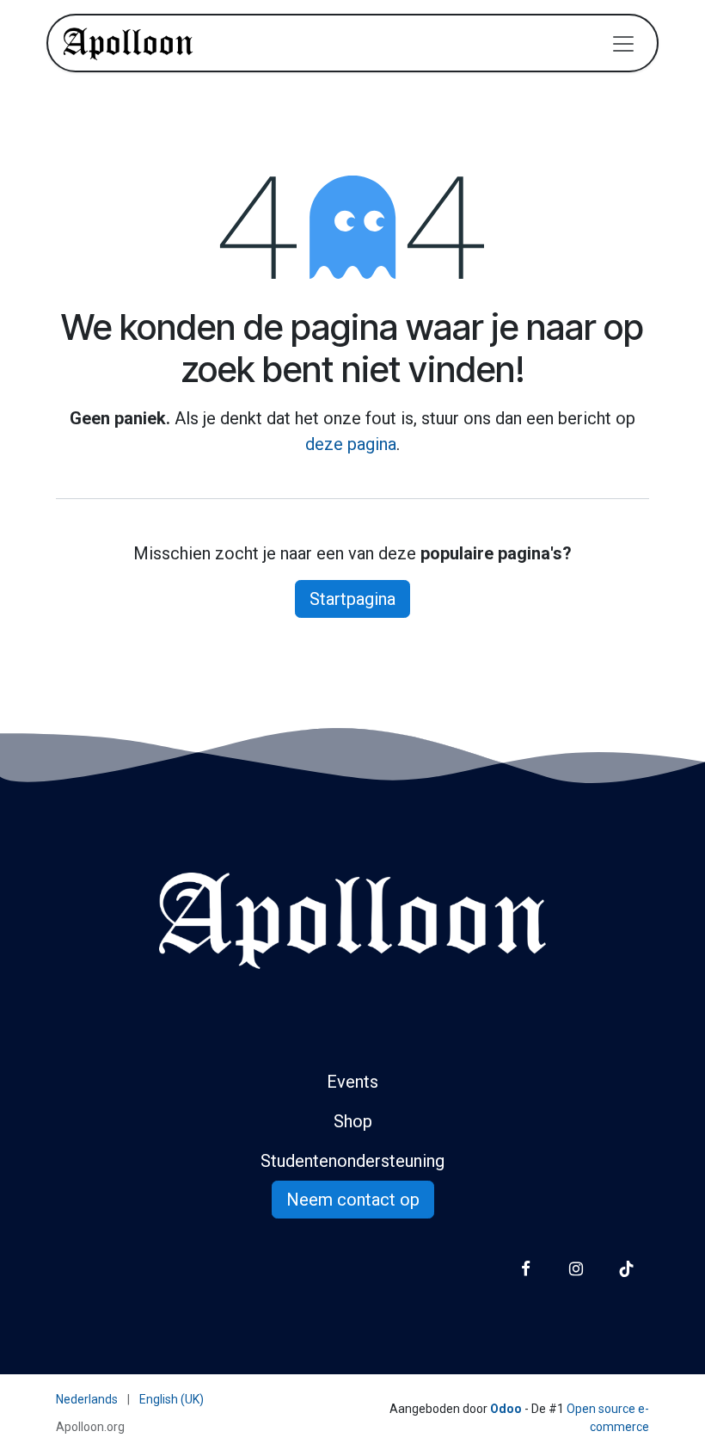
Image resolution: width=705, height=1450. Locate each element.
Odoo (507, 1409)
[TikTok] (626, 1269)
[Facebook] (526, 1269)
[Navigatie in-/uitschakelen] (623, 43)
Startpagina (352, 599)
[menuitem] (87, 1399)
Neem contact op (353, 1199)
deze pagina (350, 444)
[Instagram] (575, 1269)
